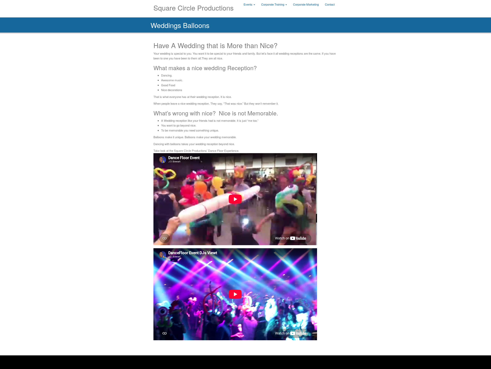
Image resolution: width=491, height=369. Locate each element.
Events (248, 4)
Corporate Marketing (306, 4)
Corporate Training (273, 4)
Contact (330, 4)
